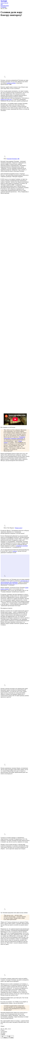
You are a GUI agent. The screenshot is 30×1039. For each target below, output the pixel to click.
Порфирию (22, 437)
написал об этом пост (6, 99)
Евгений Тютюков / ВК (13, 158)
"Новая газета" (18, 528)
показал (15, 551)
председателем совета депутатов (9, 583)
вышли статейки (11, 83)
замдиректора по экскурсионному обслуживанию (15, 581)
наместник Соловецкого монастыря (13, 438)
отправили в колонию (22, 545)
